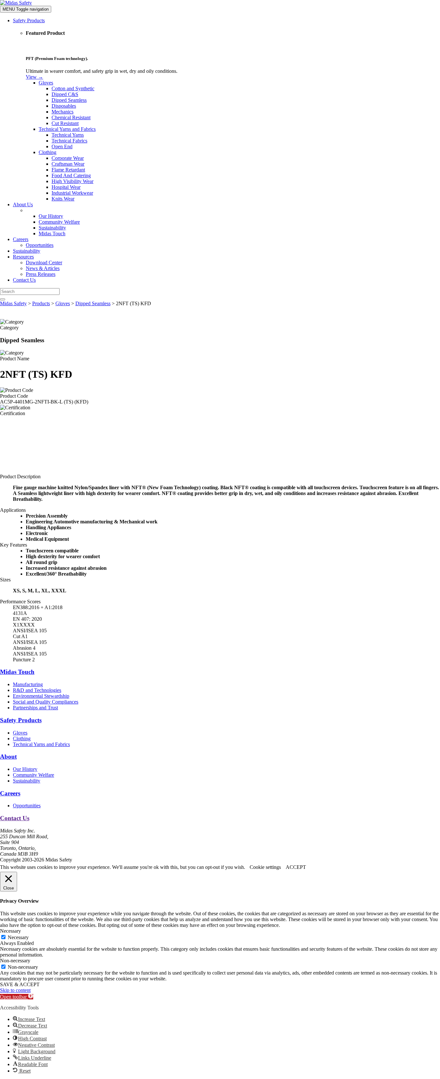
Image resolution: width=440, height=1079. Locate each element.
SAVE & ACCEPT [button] (20, 984)
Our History (51, 216)
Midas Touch (52, 233)
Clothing (47, 152)
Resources (23, 256)
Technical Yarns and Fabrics (67, 129)
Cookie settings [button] (265, 867)
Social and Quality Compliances (45, 702)
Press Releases (40, 274)
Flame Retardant (68, 169)
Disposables (64, 106)
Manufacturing (28, 684)
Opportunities (39, 245)
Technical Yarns (68, 135)
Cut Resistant (65, 123)
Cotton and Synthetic (73, 88)
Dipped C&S (65, 94)
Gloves (46, 82)
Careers (20, 239)
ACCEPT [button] (296, 867)
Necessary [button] (10, 931)
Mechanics (62, 111)
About (8, 756)
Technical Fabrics (69, 140)
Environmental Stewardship (41, 696)
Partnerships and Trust (35, 707)
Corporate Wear (68, 158)
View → (34, 77)
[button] (16, 996)
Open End (62, 146)
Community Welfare (59, 222)
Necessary (18, 937)
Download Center (44, 262)
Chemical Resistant (71, 117)
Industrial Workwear (72, 193)
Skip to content (15, 990)
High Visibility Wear (72, 181)
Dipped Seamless (69, 100)
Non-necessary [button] (15, 960)
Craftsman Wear (68, 164)
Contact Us (24, 280)
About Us (23, 204)
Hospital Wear (66, 187)
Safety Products (29, 20)
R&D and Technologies (37, 690)
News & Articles (43, 268)
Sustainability (52, 227)
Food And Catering (71, 175)
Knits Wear (63, 198)
